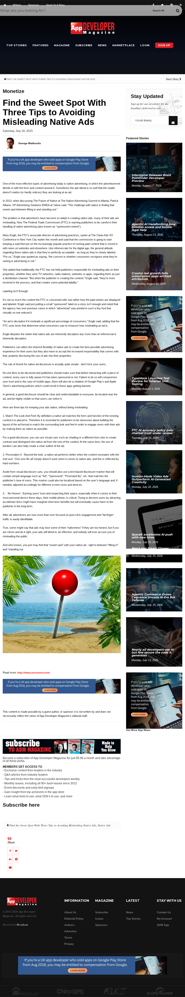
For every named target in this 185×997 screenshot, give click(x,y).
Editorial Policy (73, 918)
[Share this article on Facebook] (10, 850)
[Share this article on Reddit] (16, 858)
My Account (164, 918)
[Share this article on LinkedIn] (10, 858)
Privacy (69, 943)
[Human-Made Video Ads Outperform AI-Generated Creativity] (154, 471)
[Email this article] (10, 867)
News (102, 45)
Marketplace (123, 45)
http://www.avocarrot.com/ (33, 672)
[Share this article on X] (16, 850)
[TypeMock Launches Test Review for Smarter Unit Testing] (154, 376)
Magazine (62, 45)
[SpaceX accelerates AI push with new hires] (154, 523)
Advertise (70, 931)
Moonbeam (22, 924)
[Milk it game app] (115, 991)
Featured (40, 45)
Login (145, 45)
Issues (99, 918)
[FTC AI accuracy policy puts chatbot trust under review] (154, 422)
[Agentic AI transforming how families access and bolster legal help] (154, 219)
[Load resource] (62, 163)
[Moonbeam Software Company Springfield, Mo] (25, 991)
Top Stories (16, 45)
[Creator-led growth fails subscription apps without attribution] (154, 268)
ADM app (163, 924)
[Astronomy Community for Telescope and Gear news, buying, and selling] (160, 991)
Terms (68, 937)
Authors (69, 924)
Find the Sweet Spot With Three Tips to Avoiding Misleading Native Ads (52, 825)
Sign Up (164, 45)
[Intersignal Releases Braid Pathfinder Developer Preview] (154, 167)
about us (70, 912)
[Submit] (177, 10)
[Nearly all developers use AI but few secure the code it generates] (154, 641)
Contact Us (164, 912)
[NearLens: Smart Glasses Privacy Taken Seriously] (154, 558)
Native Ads (104, 825)
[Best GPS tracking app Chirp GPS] (70, 991)
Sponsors (101, 924)
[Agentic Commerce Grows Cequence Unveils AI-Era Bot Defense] (154, 589)
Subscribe (83, 45)
